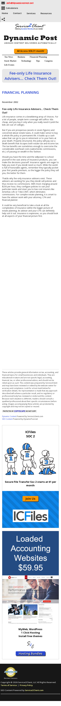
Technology (26, 61)
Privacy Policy (26, 685)
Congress (49, 61)
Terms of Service (9, 685)
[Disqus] (30, 254)
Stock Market (10, 61)
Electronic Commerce (10, 678)
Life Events (9, 65)
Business (21, 57)
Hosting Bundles (30, 653)
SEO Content (7, 419)
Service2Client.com (34, 690)
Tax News (8, 57)
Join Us (30, 499)
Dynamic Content (9, 416)
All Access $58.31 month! (30, 51)
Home (5, 13)
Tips (38, 61)
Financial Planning (38, 57)
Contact (17, 13)
